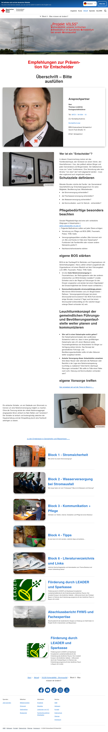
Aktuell (85, 11)
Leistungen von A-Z (43, 709)
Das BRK (99, 11)
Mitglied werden (25, 703)
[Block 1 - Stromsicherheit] (29, 456)
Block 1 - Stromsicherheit (68, 454)
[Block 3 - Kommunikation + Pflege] (29, 509)
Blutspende (23, 713)
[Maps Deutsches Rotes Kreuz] (67, 690)
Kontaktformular (74, 123)
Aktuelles (40, 706)
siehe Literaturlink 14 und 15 (70, 225)
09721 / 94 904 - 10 (79, 114)
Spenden (92, 11)
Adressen (57, 706)
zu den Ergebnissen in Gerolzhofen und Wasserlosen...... (48, 438)
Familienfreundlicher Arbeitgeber (43, 714)
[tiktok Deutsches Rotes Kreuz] (54, 690)
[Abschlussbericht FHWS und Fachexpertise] (29, 616)
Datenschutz (58, 713)
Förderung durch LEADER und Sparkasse (64, 642)
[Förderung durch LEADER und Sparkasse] (29, 589)
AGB (56, 703)
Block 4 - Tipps (60, 535)
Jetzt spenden (7, 703)
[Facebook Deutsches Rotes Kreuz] (41, 690)
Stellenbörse (24, 709)
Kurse (80, 11)
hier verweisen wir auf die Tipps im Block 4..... (76, 387)
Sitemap (57, 716)
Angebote (73, 11)
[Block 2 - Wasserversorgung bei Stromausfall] (29, 482)
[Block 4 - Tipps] (29, 536)
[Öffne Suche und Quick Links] (105, 10)
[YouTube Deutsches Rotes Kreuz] (47, 690)
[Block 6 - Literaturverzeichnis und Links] (29, 563)
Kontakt (57, 709)
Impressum (58, 720)
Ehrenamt (23, 706)
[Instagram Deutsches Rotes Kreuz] (60, 690)
